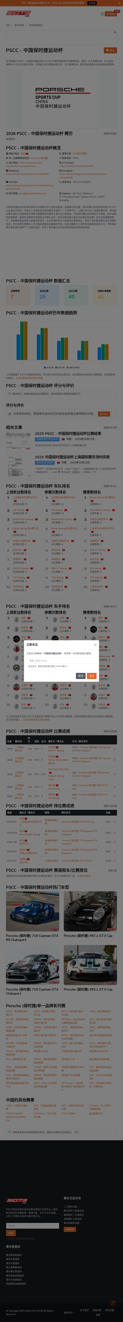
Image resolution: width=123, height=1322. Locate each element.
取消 (80, 676)
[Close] (95, 645)
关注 (91, 676)
